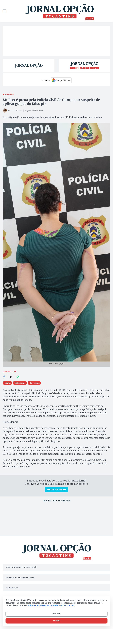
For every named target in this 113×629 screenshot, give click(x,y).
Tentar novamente (56, 490)
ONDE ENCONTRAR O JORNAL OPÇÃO (21, 567)
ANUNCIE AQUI (12, 588)
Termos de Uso (67, 605)
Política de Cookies (37, 605)
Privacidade (52, 605)
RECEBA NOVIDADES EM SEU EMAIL (20, 577)
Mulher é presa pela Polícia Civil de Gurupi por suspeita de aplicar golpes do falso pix (51, 102)
